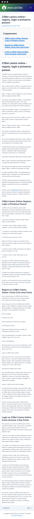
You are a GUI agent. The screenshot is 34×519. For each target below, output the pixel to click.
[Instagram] (7, 2)
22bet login (15, 190)
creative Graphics (18, 515)
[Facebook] (2, 2)
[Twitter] (5, 2)
